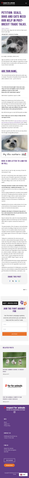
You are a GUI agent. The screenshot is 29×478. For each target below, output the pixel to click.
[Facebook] (10, 281)
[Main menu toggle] (26, 3)
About (5, 422)
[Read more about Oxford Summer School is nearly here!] (14, 359)
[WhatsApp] (19, 281)
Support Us (6, 424)
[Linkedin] (16, 281)
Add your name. (9, 71)
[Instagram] (14, 412)
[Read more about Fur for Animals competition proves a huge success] (14, 386)
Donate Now (9, 465)
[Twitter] (13, 281)
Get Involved (9, 460)
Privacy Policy (7, 425)
